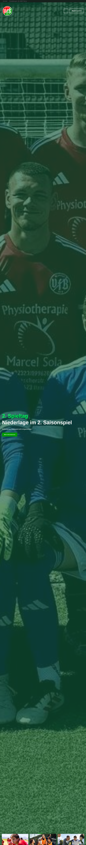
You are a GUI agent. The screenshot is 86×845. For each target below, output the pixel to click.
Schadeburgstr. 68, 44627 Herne (18, 1)
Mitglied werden (77, 11)
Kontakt (5, 1)
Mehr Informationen (9, 434)
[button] (34, 833)
